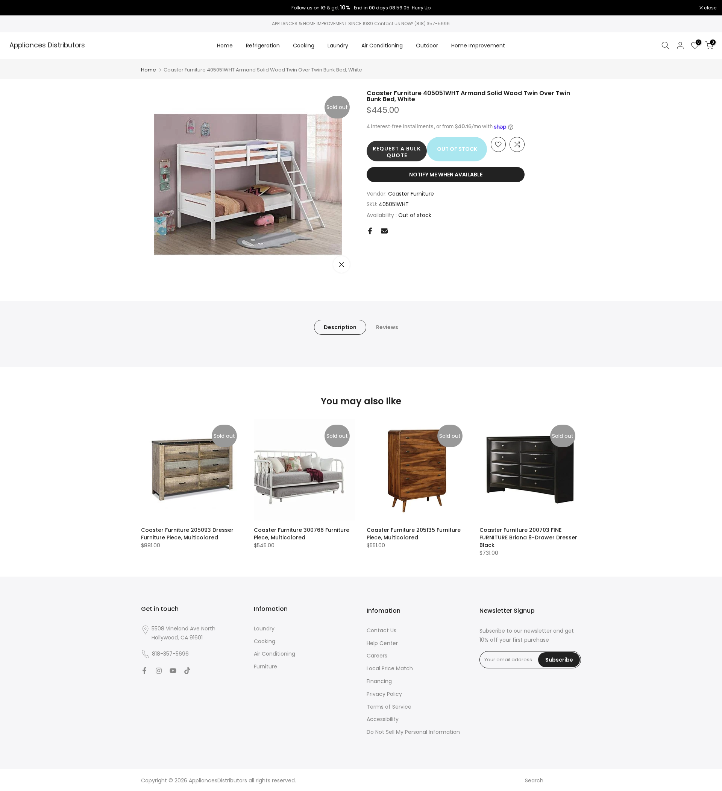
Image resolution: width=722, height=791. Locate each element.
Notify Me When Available (445, 174)
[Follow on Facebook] (144, 670)
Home (225, 45)
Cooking (303, 45)
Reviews (387, 327)
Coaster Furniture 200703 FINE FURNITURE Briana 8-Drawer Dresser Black (528, 537)
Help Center (382, 643)
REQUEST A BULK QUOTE (397, 152)
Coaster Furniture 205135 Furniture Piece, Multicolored (414, 533)
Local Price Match (390, 668)
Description (340, 327)
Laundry (338, 45)
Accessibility (383, 719)
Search (534, 780)
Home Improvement (478, 45)
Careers (377, 655)
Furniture (265, 666)
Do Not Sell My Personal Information (413, 732)
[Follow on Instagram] (158, 670)
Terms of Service (389, 707)
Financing (379, 681)
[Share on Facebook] (370, 231)
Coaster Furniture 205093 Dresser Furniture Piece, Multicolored (187, 533)
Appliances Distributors (47, 45)
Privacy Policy (384, 694)
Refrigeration (263, 45)
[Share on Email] (384, 231)
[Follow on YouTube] (173, 670)
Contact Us (381, 630)
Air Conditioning (382, 45)
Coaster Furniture (411, 193)
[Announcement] (361, 7)
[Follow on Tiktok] (187, 670)
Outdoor (427, 45)
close (16, 8)
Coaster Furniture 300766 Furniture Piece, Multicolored (301, 533)
